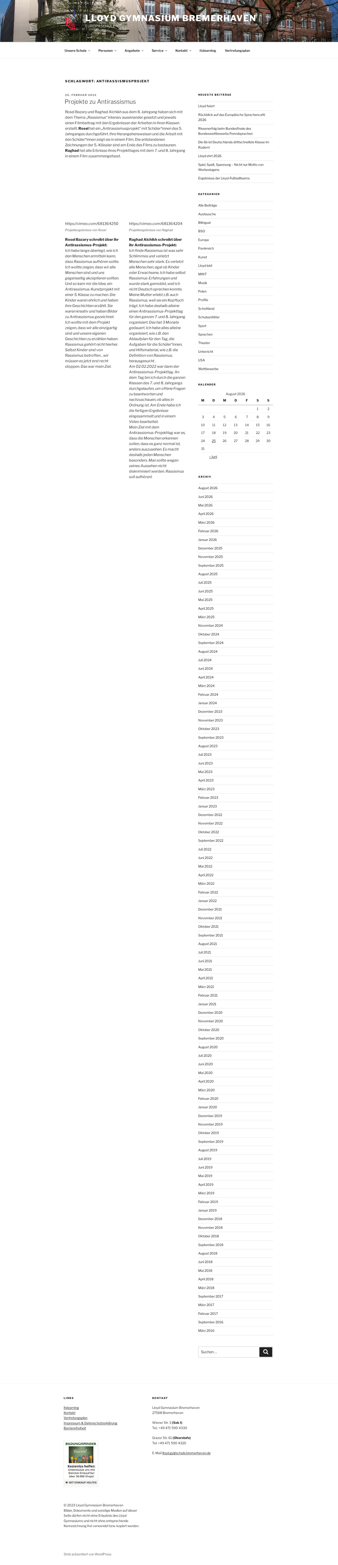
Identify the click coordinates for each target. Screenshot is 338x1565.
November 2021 (210, 918)
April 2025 (206, 608)
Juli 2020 (205, 1055)
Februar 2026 (208, 531)
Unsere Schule (75, 50)
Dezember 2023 (210, 711)
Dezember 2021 (210, 909)
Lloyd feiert (206, 106)
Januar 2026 (207, 540)
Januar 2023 (207, 806)
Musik (202, 283)
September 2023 (210, 737)
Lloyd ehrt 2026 (209, 156)
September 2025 (210, 565)
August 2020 (208, 1047)
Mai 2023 (205, 772)
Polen (202, 291)
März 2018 (206, 1288)
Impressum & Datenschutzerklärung (90, 1423)
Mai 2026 (205, 505)
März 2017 (206, 1305)
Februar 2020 (208, 1098)
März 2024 (206, 686)
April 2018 (205, 1279)
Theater (204, 343)
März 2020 (206, 1090)
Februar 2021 (208, 995)
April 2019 (205, 1184)
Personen (105, 50)
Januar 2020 (207, 1107)
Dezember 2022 (210, 815)
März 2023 (206, 789)
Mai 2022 (205, 866)
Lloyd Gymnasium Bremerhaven (170, 18)
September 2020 (211, 1038)
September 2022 (210, 840)
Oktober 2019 (208, 1133)
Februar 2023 (208, 797)
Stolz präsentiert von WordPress (87, 1554)
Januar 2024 (207, 703)
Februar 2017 (208, 1313)
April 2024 (206, 677)
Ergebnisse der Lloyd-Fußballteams (224, 178)
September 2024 (210, 643)
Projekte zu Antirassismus (100, 101)
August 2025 (208, 574)
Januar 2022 (207, 901)
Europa (203, 240)
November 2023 (210, 720)
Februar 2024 (208, 694)
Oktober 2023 (208, 729)
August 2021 (207, 944)
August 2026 (208, 488)
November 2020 (210, 1021)
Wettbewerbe (208, 369)
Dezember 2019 (210, 1116)
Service (157, 50)
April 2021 (205, 978)
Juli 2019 (204, 1159)
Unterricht (205, 351)
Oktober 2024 (208, 634)
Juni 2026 (205, 497)
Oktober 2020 (208, 1030)
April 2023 (206, 780)
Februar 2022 (208, 892)
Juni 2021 (205, 961)
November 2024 (210, 625)
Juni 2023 (205, 763)
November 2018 (210, 1227)
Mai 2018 (205, 1270)
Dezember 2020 (210, 1012)
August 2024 (208, 651)
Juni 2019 (205, 1167)
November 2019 (210, 1124)
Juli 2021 (204, 952)
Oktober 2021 (208, 926)
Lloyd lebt (205, 265)
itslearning (208, 50)
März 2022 (206, 883)
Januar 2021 (207, 1004)
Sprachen (205, 334)
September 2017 (210, 1296)
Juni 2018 (205, 1262)
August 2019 (207, 1150)
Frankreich (206, 248)
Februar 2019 (208, 1202)
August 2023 (208, 746)
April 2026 (206, 514)
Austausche (207, 214)
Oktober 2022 (208, 832)
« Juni (213, 457)
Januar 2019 (207, 1210)
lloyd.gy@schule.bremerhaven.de (186, 1453)
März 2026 (206, 522)
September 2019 (210, 1141)
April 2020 (206, 1081)
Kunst (202, 257)
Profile (203, 300)
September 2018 (210, 1245)
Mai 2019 (205, 1176)
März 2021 (206, 987)
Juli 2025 (205, 582)
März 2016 (206, 1330)
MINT (202, 274)
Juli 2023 (205, 754)
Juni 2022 (205, 858)
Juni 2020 (205, 1064)
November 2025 (210, 557)
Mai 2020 (205, 1073)
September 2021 (210, 935)
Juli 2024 (205, 660)
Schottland (206, 308)
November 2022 (210, 823)
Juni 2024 (205, 668)
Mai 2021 (205, 969)
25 (214, 441)
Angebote (132, 50)
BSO (201, 231)
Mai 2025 (205, 600)
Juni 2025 (205, 591)
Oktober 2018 (208, 1236)
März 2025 (206, 617)
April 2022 (205, 875)
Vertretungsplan (237, 50)
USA (201, 360)
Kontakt (181, 50)
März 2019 (206, 1193)
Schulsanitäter (209, 317)
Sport (202, 326)
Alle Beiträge (207, 205)
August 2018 (207, 1253)
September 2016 (210, 1322)
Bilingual (204, 222)
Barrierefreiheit (75, 1428)
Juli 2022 (204, 849)
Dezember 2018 (210, 1219)
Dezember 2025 (210, 548)
